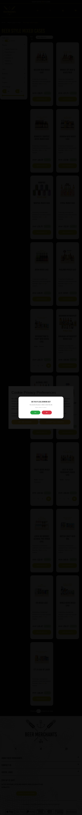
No (46, 412)
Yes (35, 412)
